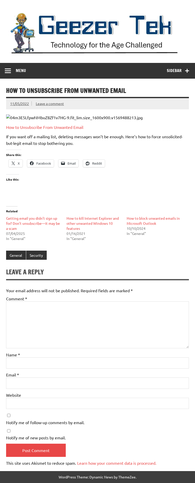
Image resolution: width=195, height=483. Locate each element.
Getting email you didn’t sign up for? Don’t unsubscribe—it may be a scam (33, 223)
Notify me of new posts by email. (36, 438)
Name (13, 355)
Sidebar (174, 70)
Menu (21, 70)
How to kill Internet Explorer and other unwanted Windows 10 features (93, 223)
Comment (16, 299)
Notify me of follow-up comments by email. (45, 422)
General (16, 255)
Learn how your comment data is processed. (116, 462)
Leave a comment (50, 103)
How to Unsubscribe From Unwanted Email (44, 127)
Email (12, 375)
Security (36, 255)
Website (13, 395)
